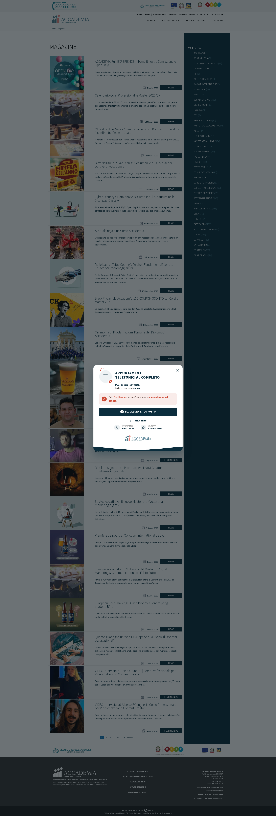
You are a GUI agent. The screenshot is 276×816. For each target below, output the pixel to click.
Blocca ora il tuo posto (140, 411)
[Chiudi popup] (177, 370)
